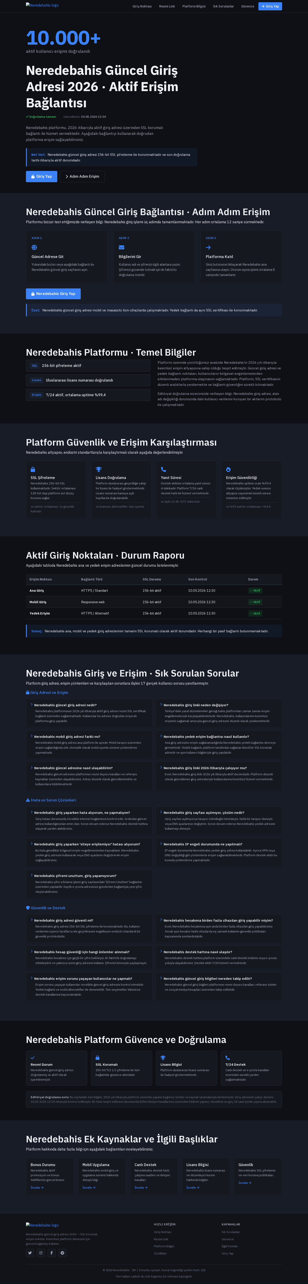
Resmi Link (167, 6)
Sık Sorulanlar (223, 6)
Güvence (247, 6)
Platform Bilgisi (194, 6)
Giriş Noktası (142, 6)
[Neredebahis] (42, 6)
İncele (35, 1187)
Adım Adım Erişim (84, 176)
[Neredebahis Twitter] (30, 1253)
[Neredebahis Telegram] (62, 1253)
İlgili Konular (230, 1246)
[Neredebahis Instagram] (41, 1253)
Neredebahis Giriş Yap (55, 293)
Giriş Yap (272, 6)
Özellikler (160, 1253)
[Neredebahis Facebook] (52, 1253)
